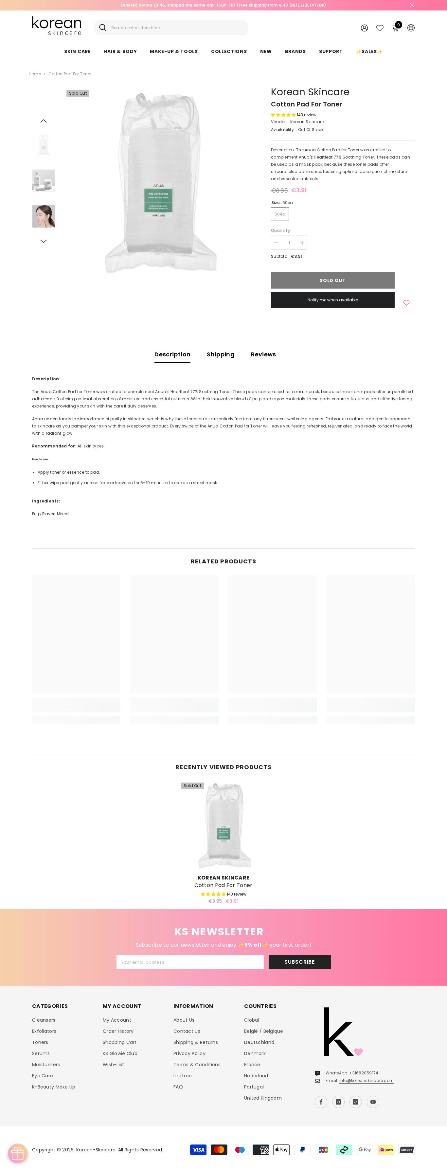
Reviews (263, 354)
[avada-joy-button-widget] (17, 1153)
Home (35, 74)
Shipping (221, 354)
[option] (158, 181)
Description (172, 354)
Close (412, 5)
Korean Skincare (310, 92)
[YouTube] (373, 1102)
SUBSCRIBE (299, 962)
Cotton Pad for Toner (223, 885)
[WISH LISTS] (380, 27)
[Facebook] (321, 1102)
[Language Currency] (411, 27)
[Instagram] (338, 1102)
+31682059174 (363, 1073)
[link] (76, 708)
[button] (43, 121)
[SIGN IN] (364, 27)
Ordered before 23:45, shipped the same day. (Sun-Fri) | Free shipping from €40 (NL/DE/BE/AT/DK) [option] (224, 5)
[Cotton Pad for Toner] (223, 825)
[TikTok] (355, 1102)
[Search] (171, 27)
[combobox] (177, 27)
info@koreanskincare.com (366, 1080)
